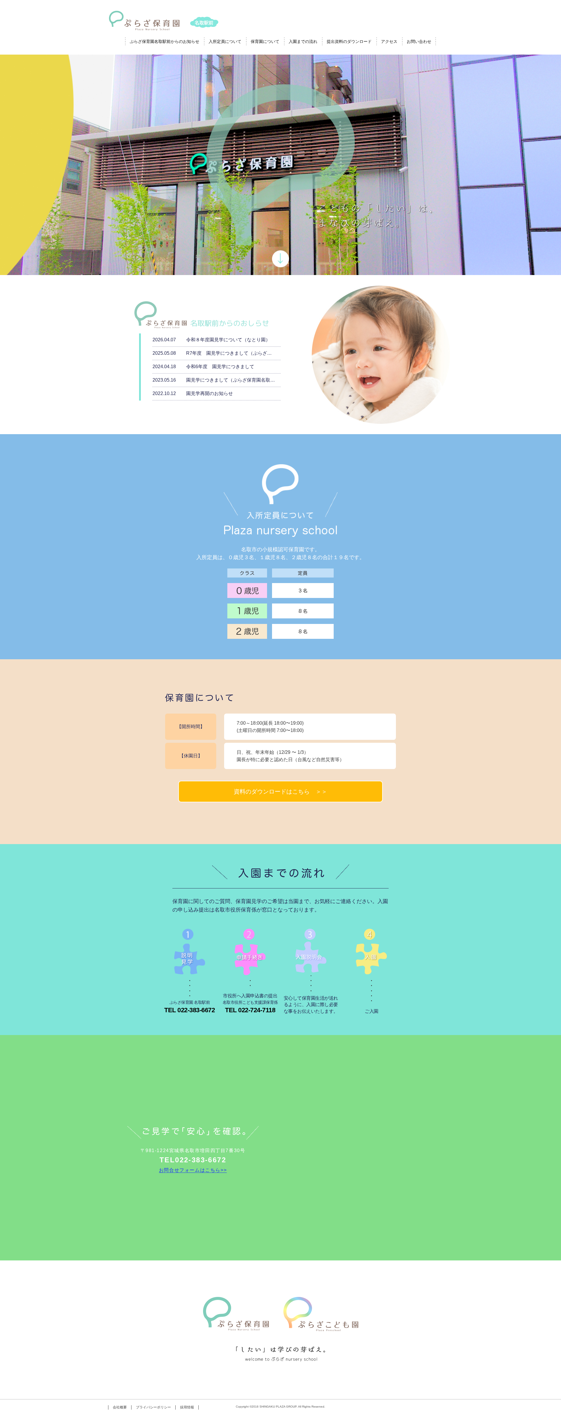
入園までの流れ (303, 41)
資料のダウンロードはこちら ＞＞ (280, 791)
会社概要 (120, 1407)
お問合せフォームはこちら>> (193, 1170)
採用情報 (187, 1407)
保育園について (265, 41)
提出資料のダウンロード (349, 41)
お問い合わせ (419, 41)
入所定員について (225, 41)
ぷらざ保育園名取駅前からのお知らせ (164, 41)
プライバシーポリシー (153, 1407)
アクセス (389, 41)
